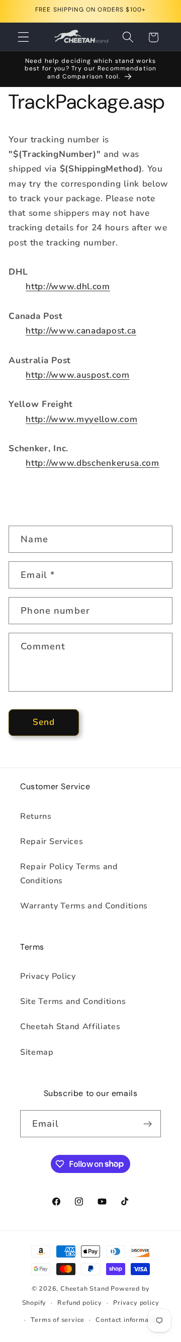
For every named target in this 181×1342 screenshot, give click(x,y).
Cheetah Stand (85, 1288)
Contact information (128, 1319)
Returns (36, 816)
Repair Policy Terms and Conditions (69, 873)
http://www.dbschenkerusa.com (92, 463)
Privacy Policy (48, 976)
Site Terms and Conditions (73, 1001)
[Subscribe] (147, 1123)
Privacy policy (136, 1302)
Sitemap (37, 1052)
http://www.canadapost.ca (81, 331)
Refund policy (79, 1302)
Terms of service (57, 1319)
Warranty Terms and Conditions (84, 905)
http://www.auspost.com (77, 375)
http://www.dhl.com (68, 286)
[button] (23, 37)
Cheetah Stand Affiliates (70, 1026)
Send (44, 722)
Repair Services (51, 841)
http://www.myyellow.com (81, 419)
